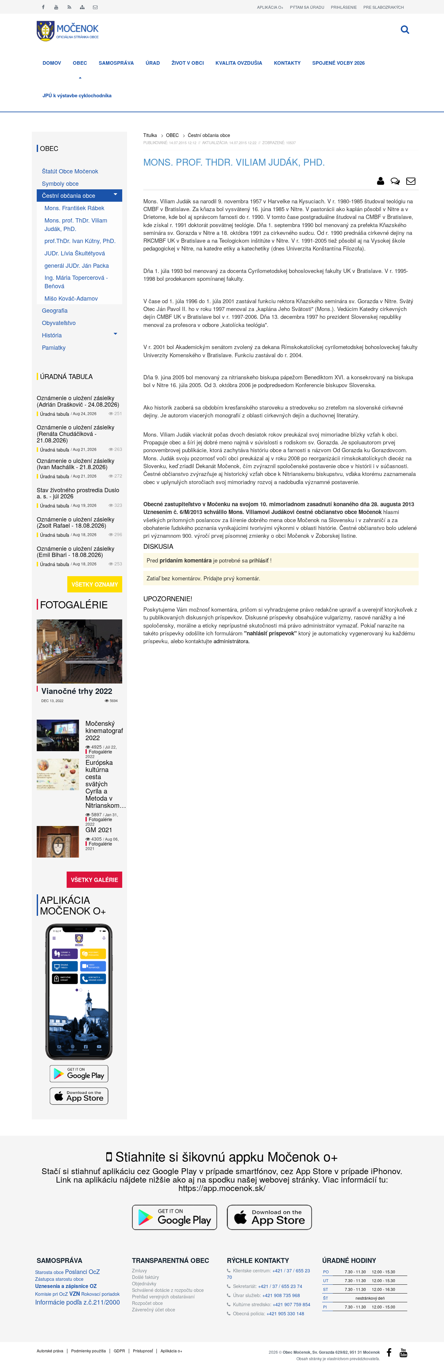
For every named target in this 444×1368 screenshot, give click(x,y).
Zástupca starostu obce (59, 1279)
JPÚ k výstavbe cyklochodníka (77, 95)
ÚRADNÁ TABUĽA (66, 376)
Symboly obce (60, 183)
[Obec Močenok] (380, 182)
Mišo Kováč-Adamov (71, 298)
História (52, 335)
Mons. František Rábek (74, 207)
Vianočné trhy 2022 (76, 690)
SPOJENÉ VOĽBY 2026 (338, 62)
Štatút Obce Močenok (70, 171)
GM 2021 (98, 829)
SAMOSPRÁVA (116, 62)
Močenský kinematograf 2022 (104, 730)
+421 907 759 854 (291, 1304)
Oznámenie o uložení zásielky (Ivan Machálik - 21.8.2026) (75, 463)
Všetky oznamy (95, 584)
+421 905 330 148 (285, 1313)
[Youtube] (56, 7)
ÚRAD (153, 62)
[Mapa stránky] (82, 7)
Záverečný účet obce (153, 1309)
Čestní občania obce (209, 135)
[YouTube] (403, 1354)
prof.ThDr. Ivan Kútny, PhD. (80, 240)
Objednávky (144, 1283)
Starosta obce (49, 1272)
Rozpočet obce (147, 1303)
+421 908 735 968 (281, 1295)
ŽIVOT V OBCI (188, 62)
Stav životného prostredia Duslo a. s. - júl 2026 (78, 492)
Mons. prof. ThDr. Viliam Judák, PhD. (76, 224)
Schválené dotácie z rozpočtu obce (168, 1290)
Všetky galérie (94, 880)
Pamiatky (54, 347)
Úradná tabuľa (54, 414)
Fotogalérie (74, 604)
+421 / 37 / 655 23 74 (280, 1286)
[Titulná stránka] (72, 30)
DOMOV (52, 62)
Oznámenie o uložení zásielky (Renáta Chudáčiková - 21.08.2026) (75, 433)
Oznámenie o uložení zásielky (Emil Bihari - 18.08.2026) (75, 551)
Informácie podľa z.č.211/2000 (77, 1302)
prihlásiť (258, 560)
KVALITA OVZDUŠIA (238, 62)
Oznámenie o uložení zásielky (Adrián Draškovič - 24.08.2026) (78, 400)
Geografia (55, 310)
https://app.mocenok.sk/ (222, 1187)
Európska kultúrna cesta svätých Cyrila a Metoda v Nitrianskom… (105, 783)
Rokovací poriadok (100, 1294)
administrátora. (232, 641)
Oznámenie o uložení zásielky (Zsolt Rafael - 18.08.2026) (75, 522)
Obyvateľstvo (59, 322)
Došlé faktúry (145, 1277)
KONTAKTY (287, 62)
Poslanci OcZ (82, 1271)
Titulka (150, 135)
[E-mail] (95, 7)
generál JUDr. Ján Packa (77, 265)
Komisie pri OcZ (51, 1294)
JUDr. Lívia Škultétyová (75, 253)
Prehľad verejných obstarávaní (163, 1296)
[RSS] (69, 7)
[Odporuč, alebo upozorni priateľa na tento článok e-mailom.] (410, 182)
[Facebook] (43, 7)
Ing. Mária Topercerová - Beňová (76, 281)
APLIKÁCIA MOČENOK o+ (73, 905)
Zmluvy (139, 1270)
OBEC (80, 62)
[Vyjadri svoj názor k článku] (395, 182)
